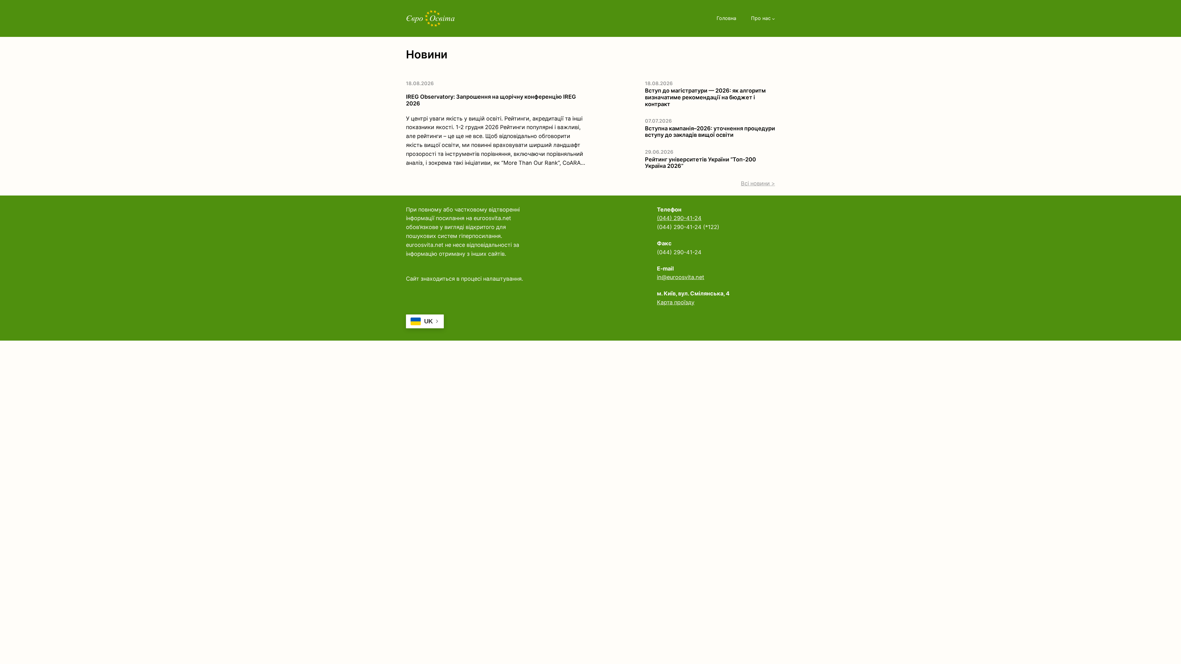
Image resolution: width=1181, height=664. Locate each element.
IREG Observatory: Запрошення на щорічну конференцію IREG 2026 (491, 100)
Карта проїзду (675, 302)
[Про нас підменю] (773, 18)
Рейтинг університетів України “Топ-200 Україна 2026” (700, 162)
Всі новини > (758, 183)
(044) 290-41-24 (679, 218)
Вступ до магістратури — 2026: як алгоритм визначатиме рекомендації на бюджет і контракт (705, 97)
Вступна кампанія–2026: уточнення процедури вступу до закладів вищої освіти (710, 131)
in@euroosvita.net (680, 277)
